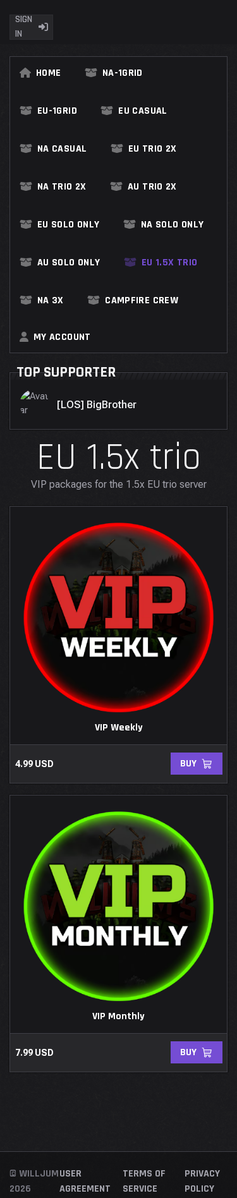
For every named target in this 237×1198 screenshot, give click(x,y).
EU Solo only (68, 225)
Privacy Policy (202, 1181)
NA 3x (50, 300)
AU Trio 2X (152, 187)
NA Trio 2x (62, 187)
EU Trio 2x (152, 149)
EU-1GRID (57, 111)
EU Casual (142, 111)
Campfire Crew (141, 300)
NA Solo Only (172, 225)
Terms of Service (144, 1181)
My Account (62, 337)
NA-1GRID (122, 73)
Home (48, 73)
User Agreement (85, 1181)
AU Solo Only (68, 263)
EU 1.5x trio (169, 263)
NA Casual (62, 149)
